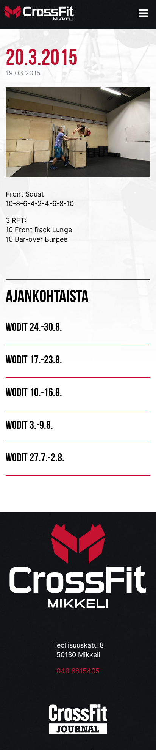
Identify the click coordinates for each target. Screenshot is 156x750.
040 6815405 (78, 671)
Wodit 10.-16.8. (34, 392)
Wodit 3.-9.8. (29, 424)
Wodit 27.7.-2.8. (35, 457)
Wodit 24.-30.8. (34, 327)
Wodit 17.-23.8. (34, 359)
